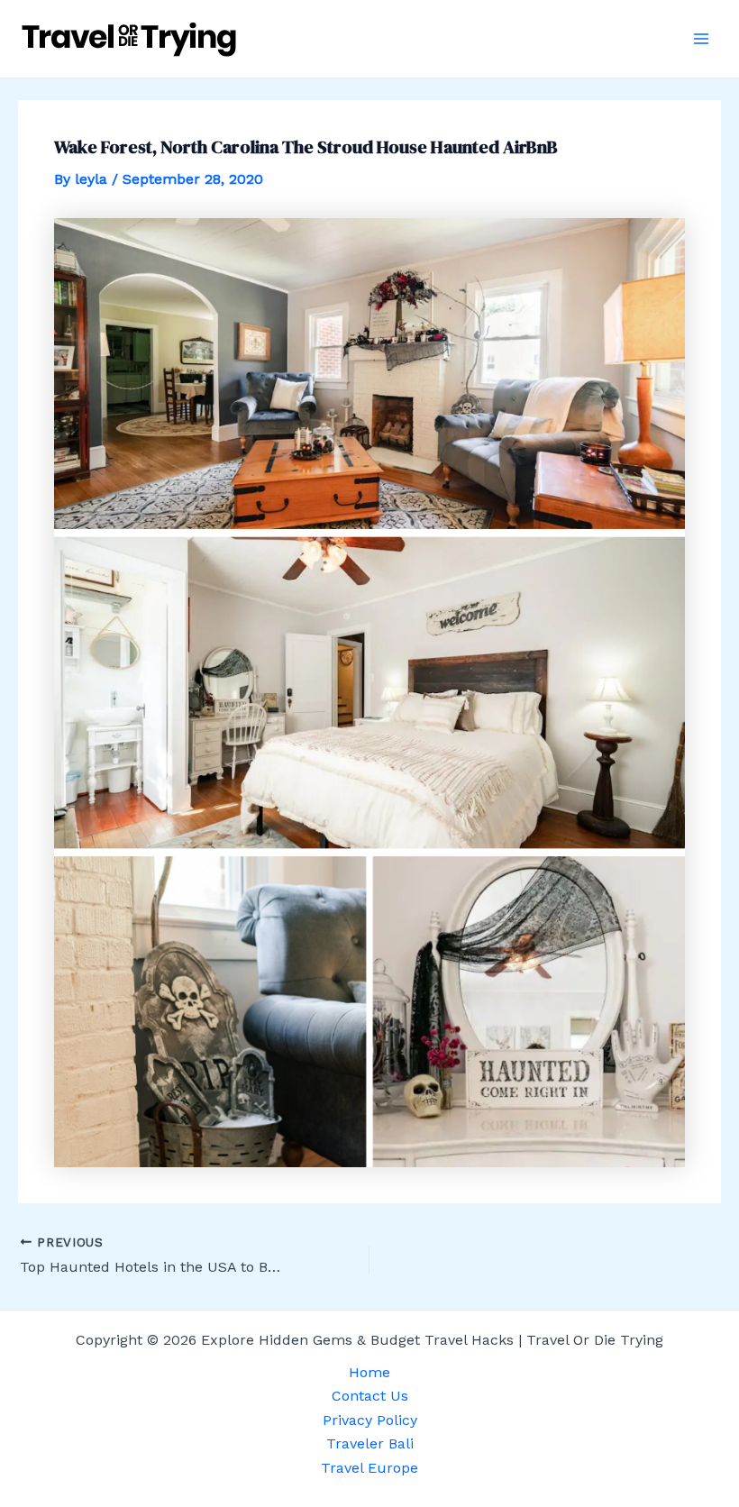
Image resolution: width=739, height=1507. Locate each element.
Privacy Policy (370, 1420)
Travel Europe (369, 1467)
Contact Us (370, 1395)
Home (369, 1372)
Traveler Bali (370, 1443)
